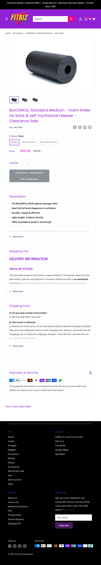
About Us (12, 497)
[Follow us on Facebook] (10, 546)
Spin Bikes (60, 454)
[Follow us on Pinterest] (25, 546)
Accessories (14, 466)
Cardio (11, 441)
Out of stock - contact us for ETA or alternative (29, 176)
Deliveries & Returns (18, 506)
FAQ (10, 510)
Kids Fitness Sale (16, 471)
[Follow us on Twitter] (15, 546)
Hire (10, 475)
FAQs (10, 484)
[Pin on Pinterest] (80, 127)
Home (7, 33)
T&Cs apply (69, 509)
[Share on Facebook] (75, 127)
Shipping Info (14, 523)
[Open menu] (6, 19)
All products (18, 33)
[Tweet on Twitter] (85, 127)
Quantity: (14, 162)
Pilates (11, 462)
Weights (12, 449)
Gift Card (59, 441)
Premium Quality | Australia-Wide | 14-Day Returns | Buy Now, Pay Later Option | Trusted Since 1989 (50, 4)
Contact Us (13, 502)
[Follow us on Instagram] (20, 546)
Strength (12, 445)
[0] (86, 19)
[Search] (71, 19)
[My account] (80, 19)
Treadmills (60, 445)
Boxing (11, 458)
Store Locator (14, 479)
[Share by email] (90, 127)
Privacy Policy (14, 514)
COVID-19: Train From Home (69, 436)
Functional (13, 454)
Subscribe (64, 525)
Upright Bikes (61, 449)
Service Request (16, 519)
